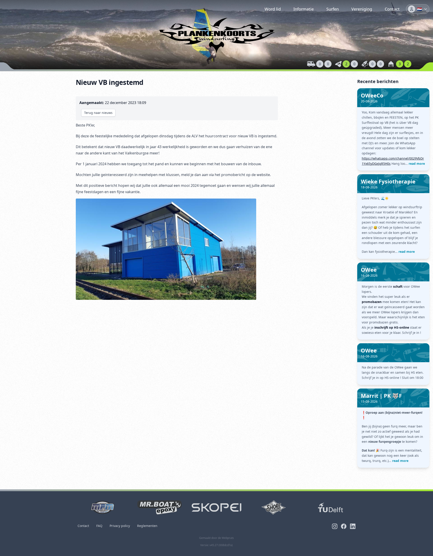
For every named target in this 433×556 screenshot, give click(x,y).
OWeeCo (372, 95)
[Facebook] (343, 526)
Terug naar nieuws (98, 113)
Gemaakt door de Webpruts (216, 538)
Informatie (303, 9)
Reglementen (147, 526)
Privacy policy (120, 526)
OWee (369, 269)
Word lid (273, 9)
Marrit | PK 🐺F (381, 395)
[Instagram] (334, 526)
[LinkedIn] (352, 526)
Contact (392, 9)
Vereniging (361, 9)
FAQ (99, 526)
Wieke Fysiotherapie (388, 181)
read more (417, 163)
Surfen (332, 9)
